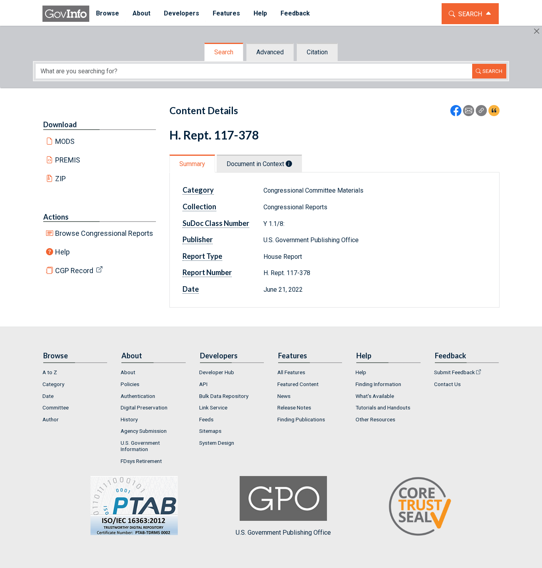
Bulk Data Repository (223, 396)
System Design (216, 443)
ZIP (60, 178)
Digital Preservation (144, 407)
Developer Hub (216, 372)
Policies (130, 384)
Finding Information (378, 384)
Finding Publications (301, 419)
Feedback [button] (295, 13)
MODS (65, 141)
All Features (291, 372)
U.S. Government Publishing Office (283, 532)
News (283, 396)
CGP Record (74, 270)
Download (60, 124)
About (128, 372)
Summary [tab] (192, 164)
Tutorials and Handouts (383, 407)
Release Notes (294, 407)
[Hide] (536, 31)
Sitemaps (210, 431)
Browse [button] (107, 13)
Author (50, 419)
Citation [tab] (317, 52)
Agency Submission (144, 431)
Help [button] (260, 13)
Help (62, 252)
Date (48, 396)
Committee (55, 407)
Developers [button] (181, 13)
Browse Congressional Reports (104, 233)
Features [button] (226, 13)
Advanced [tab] (270, 52)
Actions (56, 216)
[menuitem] (107, 13)
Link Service (213, 407)
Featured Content (298, 384)
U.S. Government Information (140, 446)
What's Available (375, 396)
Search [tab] (223, 52)
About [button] (141, 13)
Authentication (138, 396)
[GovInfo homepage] (65, 14)
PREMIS (67, 160)
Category (53, 384)
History (129, 419)
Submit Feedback (454, 372)
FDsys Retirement (141, 461)
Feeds (206, 419)
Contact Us (447, 384)
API (203, 384)
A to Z (49, 372)
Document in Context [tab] (256, 164)
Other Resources (375, 419)
